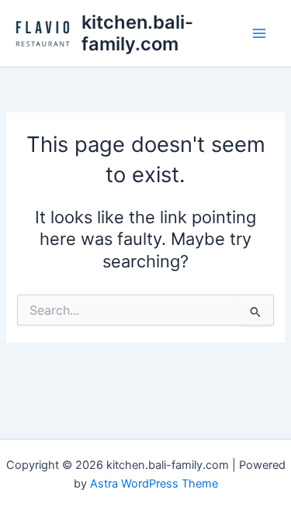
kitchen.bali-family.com (137, 33)
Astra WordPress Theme (154, 484)
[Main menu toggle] (259, 33)
